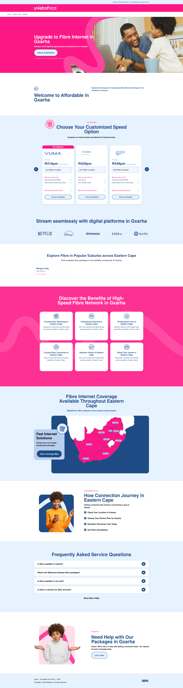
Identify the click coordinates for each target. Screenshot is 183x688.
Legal (36, 679)
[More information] (71, 179)
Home (9, 14)
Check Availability (45, 52)
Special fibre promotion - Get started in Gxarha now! (131, 2)
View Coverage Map (49, 453)
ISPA (58, 679)
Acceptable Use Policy (47, 679)
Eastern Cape (17, 14)
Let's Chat (99, 655)
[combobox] (58, 170)
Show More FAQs (91, 598)
